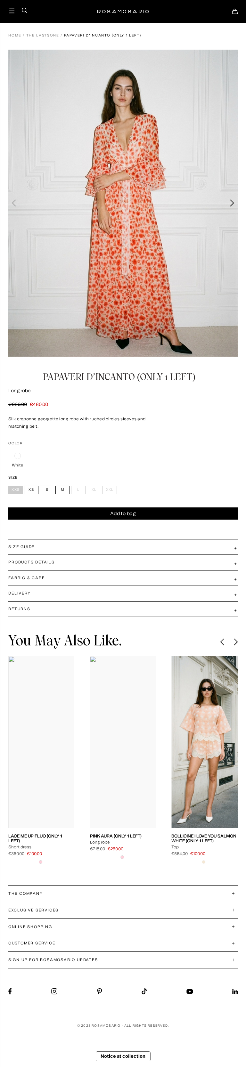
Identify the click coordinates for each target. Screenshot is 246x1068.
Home (14, 35)
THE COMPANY (25, 893)
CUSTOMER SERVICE (31, 943)
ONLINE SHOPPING (30, 927)
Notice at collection (123, 1056)
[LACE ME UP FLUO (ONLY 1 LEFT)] (41, 742)
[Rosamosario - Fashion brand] (123, 8)
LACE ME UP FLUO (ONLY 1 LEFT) (35, 838)
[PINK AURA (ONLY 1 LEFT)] (123, 742)
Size (13, 477)
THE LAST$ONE (42, 35)
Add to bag (123, 513)
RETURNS (19, 609)
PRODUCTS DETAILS (31, 562)
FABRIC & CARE (26, 578)
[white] (17, 456)
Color (15, 443)
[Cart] (235, 13)
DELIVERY (19, 593)
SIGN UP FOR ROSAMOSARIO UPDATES (53, 960)
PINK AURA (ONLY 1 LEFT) (116, 835)
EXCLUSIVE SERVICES (33, 910)
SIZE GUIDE (21, 547)
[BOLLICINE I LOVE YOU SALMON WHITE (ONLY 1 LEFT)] (204, 742)
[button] (231, 203)
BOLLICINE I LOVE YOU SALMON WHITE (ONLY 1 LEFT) (203, 838)
